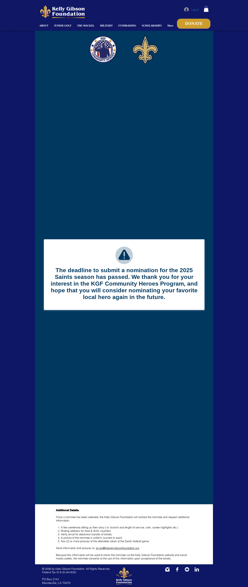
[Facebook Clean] (177, 569)
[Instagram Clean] (167, 569)
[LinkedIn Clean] (197, 569)
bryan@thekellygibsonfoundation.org (117, 548)
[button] (44, 25)
